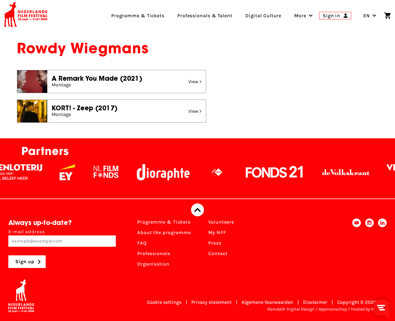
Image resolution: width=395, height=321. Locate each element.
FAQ (142, 243)
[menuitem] (300, 15)
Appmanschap (333, 309)
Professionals (153, 253)
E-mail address (26, 232)
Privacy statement (211, 302)
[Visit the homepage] (25, 15)
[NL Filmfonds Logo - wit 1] (100, 172)
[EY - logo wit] (62, 172)
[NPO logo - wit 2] (211, 172)
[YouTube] (356, 244)
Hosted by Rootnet (369, 309)
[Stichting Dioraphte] (158, 172)
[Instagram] (369, 244)
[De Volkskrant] (340, 172)
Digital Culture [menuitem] (263, 15)
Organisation (153, 264)
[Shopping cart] (387, 15)
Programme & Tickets (164, 222)
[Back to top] (197, 209)
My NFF (217, 232)
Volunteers (221, 222)
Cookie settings (164, 302)
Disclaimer (315, 302)
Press (214, 243)
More (300, 15)
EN (366, 16)
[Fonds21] (269, 172)
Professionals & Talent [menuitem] (204, 15)
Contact (217, 253)
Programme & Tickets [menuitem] (137, 15)
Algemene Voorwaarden (267, 302)
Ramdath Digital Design (291, 309)
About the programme (164, 232)
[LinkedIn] (382, 244)
